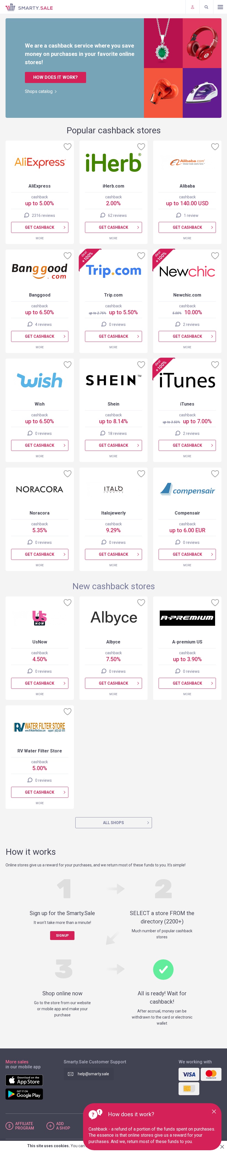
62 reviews (117, 215)
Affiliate (24, 1125)
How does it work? (55, 77)
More (40, 238)
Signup (62, 936)
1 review (191, 215)
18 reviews (117, 433)
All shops (113, 822)
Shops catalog (39, 91)
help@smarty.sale (93, 1074)
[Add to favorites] (67, 146)
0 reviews (117, 324)
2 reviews (191, 324)
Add (63, 1125)
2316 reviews (43, 215)
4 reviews (43, 324)
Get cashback (39, 227)
